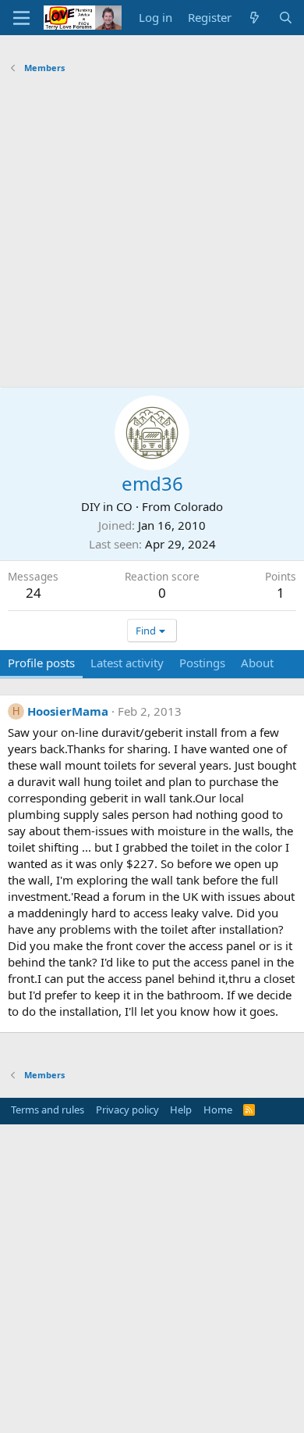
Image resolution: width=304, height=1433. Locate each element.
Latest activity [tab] (127, 662)
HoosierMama (67, 711)
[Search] (285, 17)
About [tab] (257, 662)
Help (181, 1109)
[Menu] (21, 18)
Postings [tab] (202, 662)
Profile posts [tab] (41, 662)
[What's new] (254, 17)
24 (33, 593)
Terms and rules (47, 1109)
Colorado (198, 506)
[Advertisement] (152, 233)
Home (217, 1109)
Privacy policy (127, 1109)
